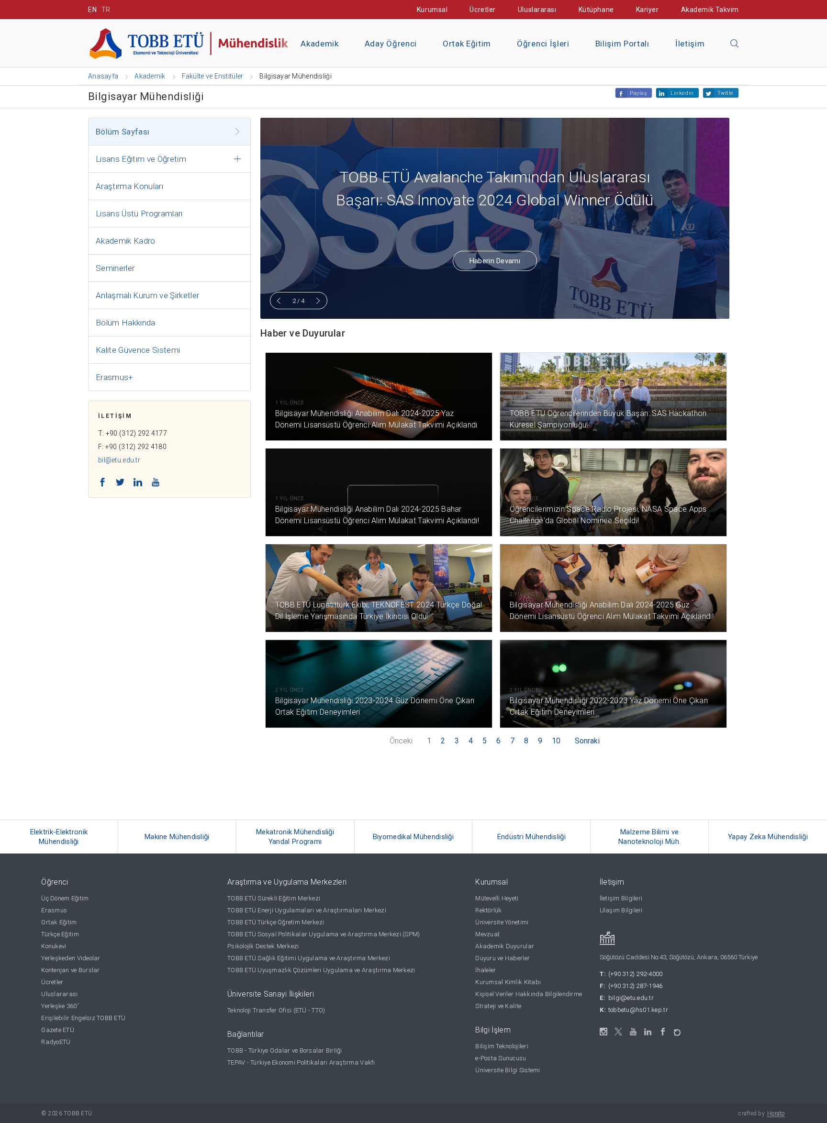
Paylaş (638, 93)
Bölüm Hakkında (126, 322)
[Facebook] (663, 1031)
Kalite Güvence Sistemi (138, 350)
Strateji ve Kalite (498, 1006)
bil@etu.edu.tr (119, 460)
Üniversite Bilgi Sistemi (507, 1070)
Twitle (725, 93)
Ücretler (482, 9)
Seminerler (115, 268)
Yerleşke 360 (59, 1006)
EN (92, 9)
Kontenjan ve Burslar (70, 970)
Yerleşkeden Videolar (70, 958)
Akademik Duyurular (504, 946)
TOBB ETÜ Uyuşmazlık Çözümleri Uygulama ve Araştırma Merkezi (321, 970)
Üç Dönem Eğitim (65, 898)
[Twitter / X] (619, 1031)
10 (556, 740)
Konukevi (53, 946)
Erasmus (54, 910)
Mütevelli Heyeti (496, 898)
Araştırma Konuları (129, 186)
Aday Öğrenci (391, 43)
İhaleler (485, 970)
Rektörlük (488, 910)
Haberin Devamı (494, 261)
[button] (734, 44)
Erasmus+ (114, 377)
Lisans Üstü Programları (139, 213)
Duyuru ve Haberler (502, 958)
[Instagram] (604, 1031)
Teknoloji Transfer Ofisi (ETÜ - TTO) (276, 1010)
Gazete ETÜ (57, 1029)
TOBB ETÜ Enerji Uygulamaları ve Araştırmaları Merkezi (306, 910)
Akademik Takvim (710, 9)
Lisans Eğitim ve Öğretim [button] (141, 159)
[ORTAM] (678, 1029)
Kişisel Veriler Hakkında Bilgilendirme (528, 994)
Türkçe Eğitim (59, 934)
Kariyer (647, 9)
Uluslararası (537, 9)
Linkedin (682, 93)
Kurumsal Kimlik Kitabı (508, 982)
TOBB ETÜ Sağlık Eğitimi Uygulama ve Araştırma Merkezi (308, 958)
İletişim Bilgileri (621, 898)
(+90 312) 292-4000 (635, 973)
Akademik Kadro (126, 241)
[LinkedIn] (648, 1032)
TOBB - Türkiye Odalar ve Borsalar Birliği (284, 1050)
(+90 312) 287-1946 (635, 985)
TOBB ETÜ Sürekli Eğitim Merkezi (273, 898)
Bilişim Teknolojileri (501, 1046)
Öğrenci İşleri (543, 43)
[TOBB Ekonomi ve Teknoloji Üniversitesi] (195, 42)
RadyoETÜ (55, 1041)
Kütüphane (596, 9)
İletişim (689, 43)
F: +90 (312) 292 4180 (132, 446)
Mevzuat (487, 934)
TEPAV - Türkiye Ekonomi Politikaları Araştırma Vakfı (301, 1062)
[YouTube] (633, 1031)
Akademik (319, 43)
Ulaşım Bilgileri (621, 910)
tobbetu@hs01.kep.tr (638, 1009)
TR (106, 9)
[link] (59, 836)
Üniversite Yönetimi (501, 922)
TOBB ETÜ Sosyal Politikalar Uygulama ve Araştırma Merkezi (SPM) (323, 934)
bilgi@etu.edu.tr (631, 997)
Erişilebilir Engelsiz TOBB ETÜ (83, 1018)
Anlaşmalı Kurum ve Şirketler (148, 295)
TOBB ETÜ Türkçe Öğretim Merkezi (275, 922)
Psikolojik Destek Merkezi (263, 946)
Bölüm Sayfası (122, 131)
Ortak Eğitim (467, 43)
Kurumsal (432, 9)
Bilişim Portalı (622, 43)
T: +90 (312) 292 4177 (132, 433)
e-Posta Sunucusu (500, 1058)
